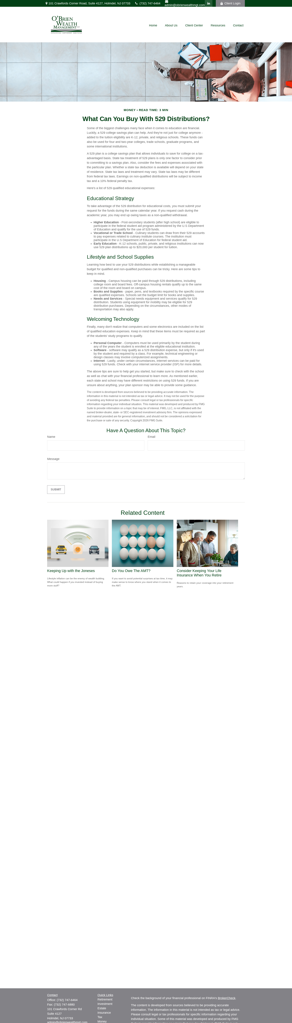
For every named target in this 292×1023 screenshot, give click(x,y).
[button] (153, 25)
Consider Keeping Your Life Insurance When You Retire (199, 573)
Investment (105, 1004)
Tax (100, 1017)
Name (51, 436)
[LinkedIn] (208, 3)
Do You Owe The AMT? (131, 571)
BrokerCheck (226, 998)
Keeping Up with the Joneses (71, 571)
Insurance (104, 1012)
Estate (102, 1008)
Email (151, 436)
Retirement (105, 999)
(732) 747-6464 (150, 3)
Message (53, 459)
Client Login (232, 3)
